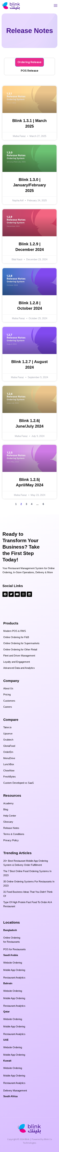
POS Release (29, 70)
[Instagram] (23, 594)
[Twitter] (11, 594)
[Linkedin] (29, 594)
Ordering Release (29, 62)
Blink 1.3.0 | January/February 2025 (29, 185)
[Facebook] (5, 594)
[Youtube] (17, 594)
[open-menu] (55, 6)
